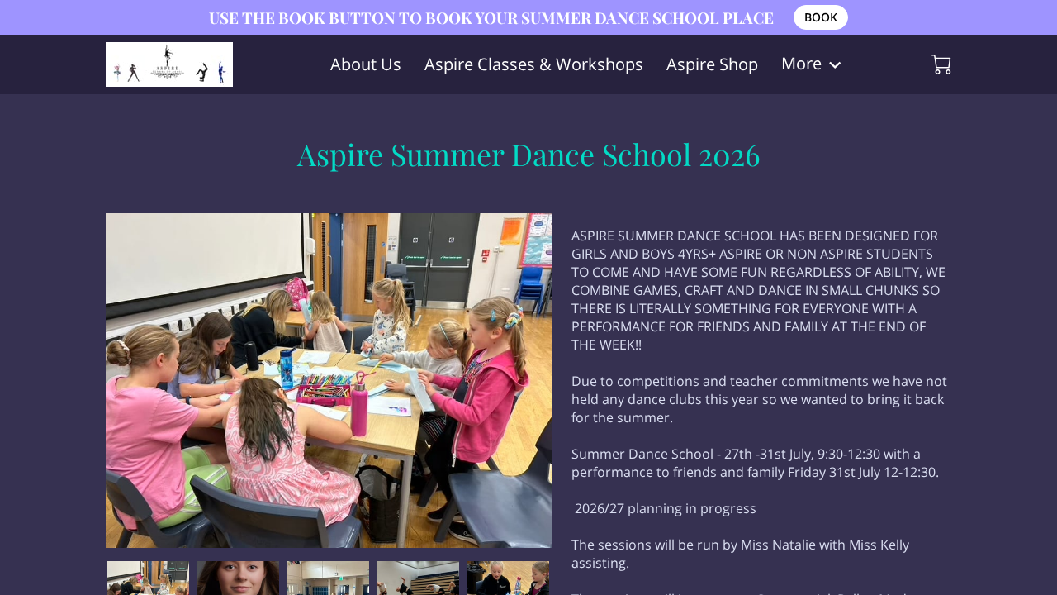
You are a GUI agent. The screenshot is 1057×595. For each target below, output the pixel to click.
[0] (941, 64)
